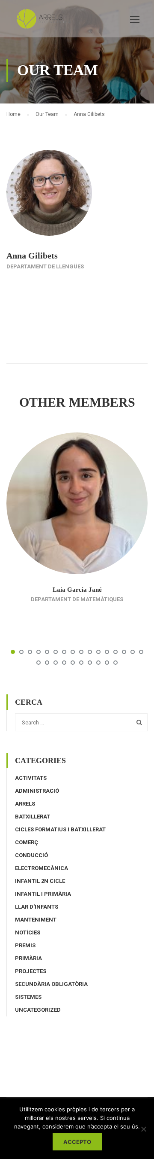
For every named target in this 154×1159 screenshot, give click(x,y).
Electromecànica (41, 868)
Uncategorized (38, 1010)
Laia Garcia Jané (77, 589)
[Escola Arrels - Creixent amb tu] (42, 20)
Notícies (27, 932)
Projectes (30, 971)
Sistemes (28, 997)
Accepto (77, 1141)
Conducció (31, 855)
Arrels (25, 803)
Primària (28, 958)
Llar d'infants (36, 906)
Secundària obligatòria (51, 984)
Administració (37, 791)
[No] (143, 1129)
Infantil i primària (43, 894)
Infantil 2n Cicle (40, 881)
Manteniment (35, 919)
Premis (25, 945)
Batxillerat (32, 816)
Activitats (31, 778)
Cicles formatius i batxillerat (60, 829)
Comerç (26, 842)
